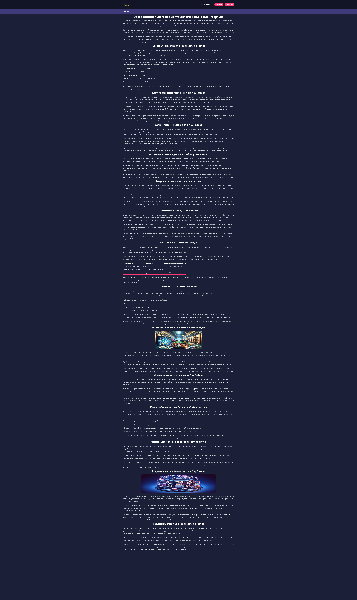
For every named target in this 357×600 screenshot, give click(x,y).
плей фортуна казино (180, 26)
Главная (207, 4)
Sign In (219, 4)
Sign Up (229, 4)
